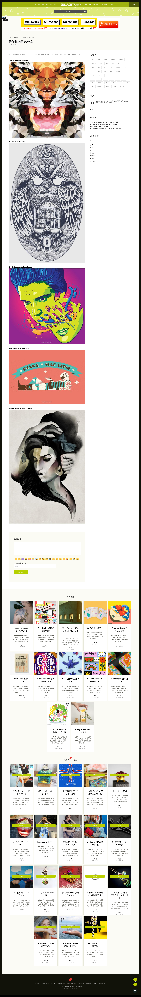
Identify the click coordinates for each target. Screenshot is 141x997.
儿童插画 (94, 63)
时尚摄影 (114, 75)
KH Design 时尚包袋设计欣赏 (95, 843)
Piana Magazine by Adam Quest (19, 348)
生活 (47, 4)
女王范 (95, 859)
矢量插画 (31, 37)
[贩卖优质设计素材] (5, 21)
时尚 (107, 75)
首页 (35, 4)
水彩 (93, 78)
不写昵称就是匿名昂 (20, 563)
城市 (93, 67)
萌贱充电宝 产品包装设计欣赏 (70, 792)
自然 (107, 82)
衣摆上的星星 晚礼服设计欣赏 (70, 843)
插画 (39, 4)
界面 (86, 4)
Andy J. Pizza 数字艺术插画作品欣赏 (58, 730)
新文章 (135, 979)
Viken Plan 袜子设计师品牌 (95, 944)
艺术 (119, 82)
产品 (55, 4)
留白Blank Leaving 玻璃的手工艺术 (70, 944)
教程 (97, 4)
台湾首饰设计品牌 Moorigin (119, 843)
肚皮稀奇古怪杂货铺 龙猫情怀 (70, 894)
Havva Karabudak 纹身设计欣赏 (21, 629)
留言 (91, 147)
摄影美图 (118, 71)
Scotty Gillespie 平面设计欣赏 (95, 680)
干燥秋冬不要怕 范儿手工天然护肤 (95, 792)
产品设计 (95, 642)
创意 (101, 63)
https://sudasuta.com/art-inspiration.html (106, 124)
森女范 (46, 960)
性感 (125, 67)
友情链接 (92, 156)
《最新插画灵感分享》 (115, 128)
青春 (115, 86)
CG (92, 59)
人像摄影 (121, 59)
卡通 (107, 63)
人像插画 (113, 59)
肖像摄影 (100, 82)
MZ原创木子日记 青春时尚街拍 (21, 792)
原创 (89, 4)
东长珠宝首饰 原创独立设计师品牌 (95, 894)
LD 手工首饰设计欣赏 (46, 894)
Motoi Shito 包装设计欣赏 (21, 680)
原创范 (119, 805)
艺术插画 (126, 82)
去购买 (21, 774)
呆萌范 (21, 808)
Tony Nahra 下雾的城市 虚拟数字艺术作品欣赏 (70, 630)
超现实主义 (99, 86)
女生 (105, 67)
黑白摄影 (122, 86)
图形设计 (18, 37)
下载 (93, 4)
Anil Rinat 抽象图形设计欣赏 (46, 629)
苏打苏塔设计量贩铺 (104, 128)
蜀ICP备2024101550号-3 (70, 988)
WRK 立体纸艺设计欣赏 (70, 680)
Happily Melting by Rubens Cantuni (20, 267)
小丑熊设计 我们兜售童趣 (21, 894)
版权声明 (92, 161)
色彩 (113, 82)
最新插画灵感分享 (21, 41)
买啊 (101, 4)
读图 (105, 4)
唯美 (125, 63)
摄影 (43, 4)
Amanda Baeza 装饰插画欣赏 (119, 629)
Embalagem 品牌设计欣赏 (119, 680)
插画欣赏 (26, 37)
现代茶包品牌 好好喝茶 (21, 843)
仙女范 (70, 859)
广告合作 (92, 158)
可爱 (113, 63)
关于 (111, 4)
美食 (93, 82)
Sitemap (92, 140)
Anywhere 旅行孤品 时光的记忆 (46, 944)
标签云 (92, 153)
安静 (111, 67)
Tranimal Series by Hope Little (18, 60)
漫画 (111, 78)
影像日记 (118, 67)
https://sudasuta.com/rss (102, 126)
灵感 (51, 4)
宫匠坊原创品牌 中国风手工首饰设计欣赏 (119, 895)
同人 (119, 63)
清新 (99, 78)
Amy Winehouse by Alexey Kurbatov (21, 408)
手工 (93, 71)
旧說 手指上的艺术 (119, 791)
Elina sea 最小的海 (45, 842)
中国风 (105, 59)
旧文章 (135, 984)
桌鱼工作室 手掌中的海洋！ (46, 792)
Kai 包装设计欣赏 (93, 628)
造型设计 (108, 86)
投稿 (134, 4)
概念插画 (122, 75)
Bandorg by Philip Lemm (17, 141)
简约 (124, 78)
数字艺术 (126, 71)
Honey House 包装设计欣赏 (83, 730)
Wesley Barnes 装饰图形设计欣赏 (46, 680)
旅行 (93, 75)
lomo (99, 59)
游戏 (105, 78)
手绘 (22, 37)
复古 (99, 67)
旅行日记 (100, 75)
